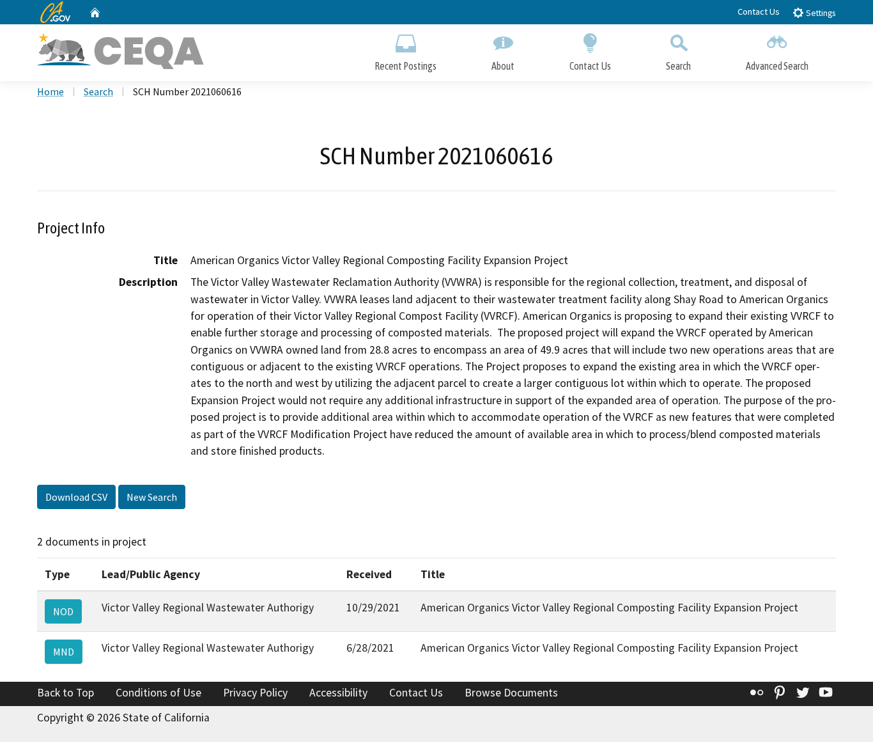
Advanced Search (777, 66)
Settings (819, 13)
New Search (152, 497)
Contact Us (759, 11)
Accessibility (338, 693)
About (502, 66)
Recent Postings (405, 66)
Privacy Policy (255, 693)
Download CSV (76, 497)
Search (678, 66)
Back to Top (65, 693)
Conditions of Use (158, 693)
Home (50, 91)
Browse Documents (511, 693)
